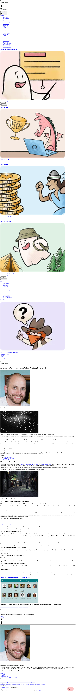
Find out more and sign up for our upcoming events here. (14, 607)
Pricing (1, 356)
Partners (12, 684)
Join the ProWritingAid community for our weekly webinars (15, 577)
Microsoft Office (8, 677)
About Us (2, 684)
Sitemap (43, 684)
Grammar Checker (8, 679)
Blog (7, 682)
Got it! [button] (72, 690)
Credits (4, 682)
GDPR (40, 684)
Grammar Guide (11, 682)
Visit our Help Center (4, 687)
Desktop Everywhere (4, 676)
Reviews (2, 355)
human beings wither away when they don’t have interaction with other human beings (35, 464)
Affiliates (15, 684)
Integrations (2, 675)
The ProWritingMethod (30, 682)
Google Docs (2, 677)
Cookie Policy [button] (39, 690)
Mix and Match (6, 459)
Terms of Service (25, 684)
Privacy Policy (31, 684)
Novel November (17, 682)
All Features (2, 679)
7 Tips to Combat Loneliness (8, 458)
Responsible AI (23, 682)
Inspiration (2, 364)
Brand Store (19, 684)
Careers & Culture (7, 684)
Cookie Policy (36, 684)
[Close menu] (6, 14)
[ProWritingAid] (38, 1)
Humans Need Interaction (7, 457)
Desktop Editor (14, 677)
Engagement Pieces (8, 364)
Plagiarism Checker (15, 679)
